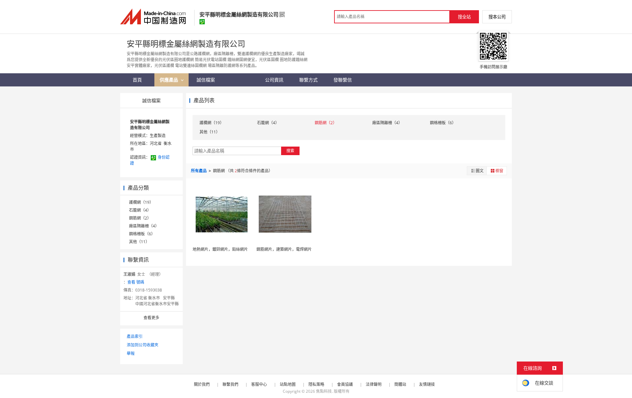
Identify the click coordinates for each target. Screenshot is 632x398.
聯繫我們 (230, 384)
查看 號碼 (135, 282)
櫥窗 (499, 171)
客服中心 (259, 384)
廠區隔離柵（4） (144, 226)
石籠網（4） (140, 210)
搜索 (290, 150)
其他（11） (139, 242)
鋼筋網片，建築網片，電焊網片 (284, 249)
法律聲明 (374, 384)
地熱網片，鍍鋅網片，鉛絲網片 (220, 249)
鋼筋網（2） (140, 218)
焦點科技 (324, 391)
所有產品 (199, 171)
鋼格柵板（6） (142, 234)
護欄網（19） (141, 202)
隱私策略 (316, 384)
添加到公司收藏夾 (142, 345)
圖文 (480, 171)
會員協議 (345, 384)
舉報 (131, 353)
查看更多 (151, 317)
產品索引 (135, 336)
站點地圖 (288, 384)
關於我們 (202, 384)
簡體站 (400, 384)
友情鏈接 (427, 384)
